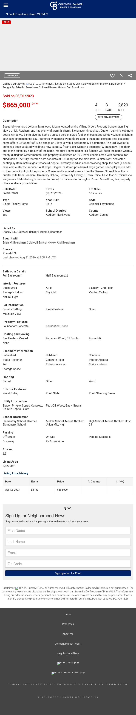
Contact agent (12, 75)
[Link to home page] (68, 5)
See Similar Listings (108, 117)
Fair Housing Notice (113, 684)
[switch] (112, 75)
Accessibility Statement (75, 684)
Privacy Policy (42, 684)
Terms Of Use (18, 684)
